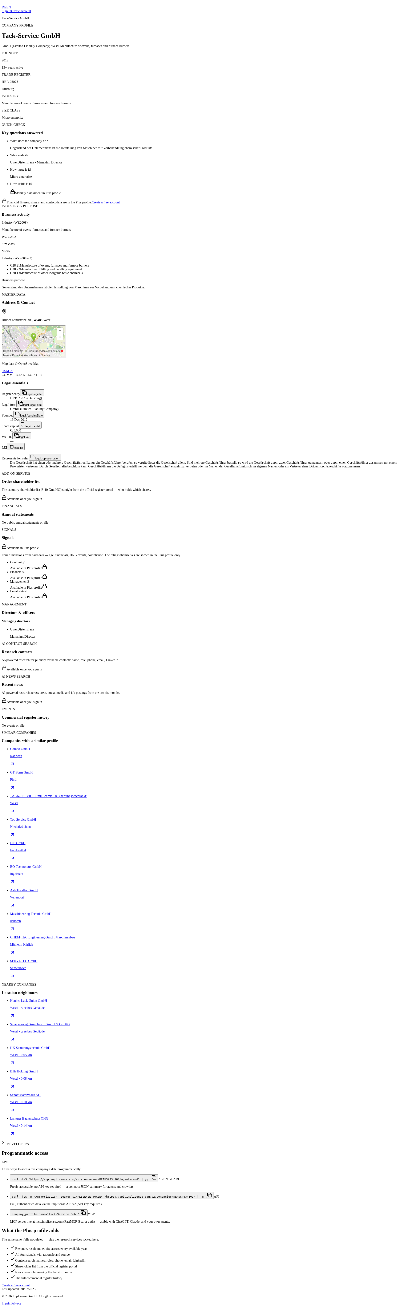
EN (8, 7)
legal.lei (18, 447)
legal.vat (24, 437)
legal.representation (47, 458)
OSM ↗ (7, 371)
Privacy (16, 1303)
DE (4, 7)
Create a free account (106, 202)
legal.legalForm (32, 404)
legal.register (35, 394)
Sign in (6, 11)
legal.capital (32, 426)
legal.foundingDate (31, 415)
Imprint (6, 1303)
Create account (21, 11)
